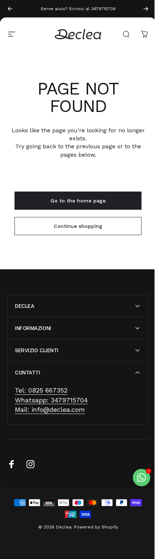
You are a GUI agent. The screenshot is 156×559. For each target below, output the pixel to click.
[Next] (146, 8)
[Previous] (10, 8)
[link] (41, 390)
